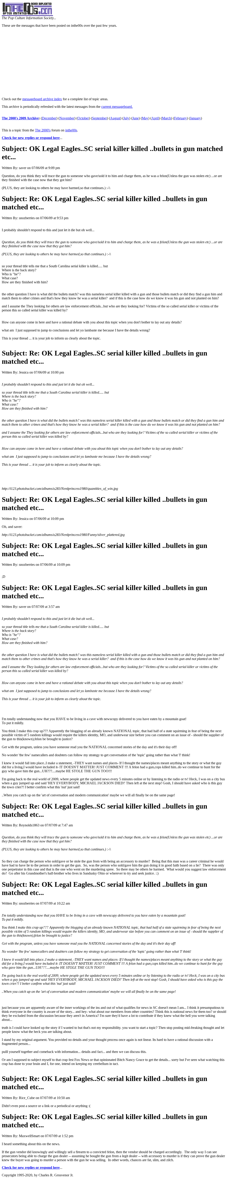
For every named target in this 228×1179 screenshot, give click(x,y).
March (166, 118)
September (99, 118)
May (145, 118)
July (126, 118)
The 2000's (43, 130)
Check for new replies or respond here (31, 138)
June (135, 118)
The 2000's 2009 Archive (20, 118)
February (180, 118)
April (155, 118)
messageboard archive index (42, 99)
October (83, 118)
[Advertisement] (114, 62)
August (115, 118)
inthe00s (71, 130)
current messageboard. (117, 106)
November (66, 118)
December (49, 118)
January (195, 118)
